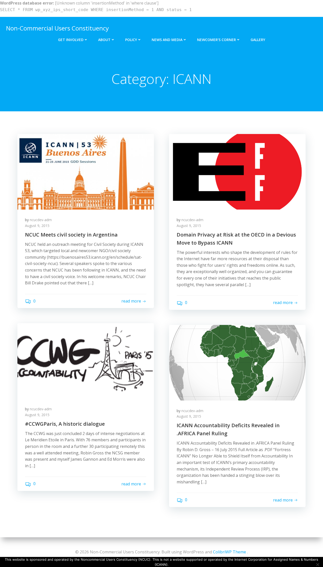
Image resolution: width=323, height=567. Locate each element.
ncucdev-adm (41, 219)
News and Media (167, 39)
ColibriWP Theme (229, 552)
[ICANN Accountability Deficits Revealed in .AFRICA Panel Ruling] (237, 362)
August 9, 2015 (37, 225)
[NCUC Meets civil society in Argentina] (85, 171)
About (104, 39)
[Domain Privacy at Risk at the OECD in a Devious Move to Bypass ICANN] (237, 171)
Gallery (258, 39)
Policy (131, 39)
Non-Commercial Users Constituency (57, 28)
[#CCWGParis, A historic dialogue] (85, 360)
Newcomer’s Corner (216, 39)
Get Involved (71, 39)
